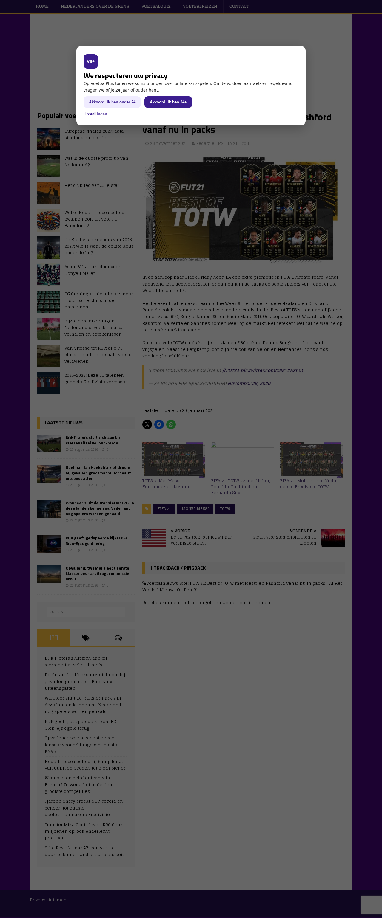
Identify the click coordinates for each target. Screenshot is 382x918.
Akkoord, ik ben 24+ (168, 102)
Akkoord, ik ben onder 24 (112, 102)
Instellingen (96, 114)
